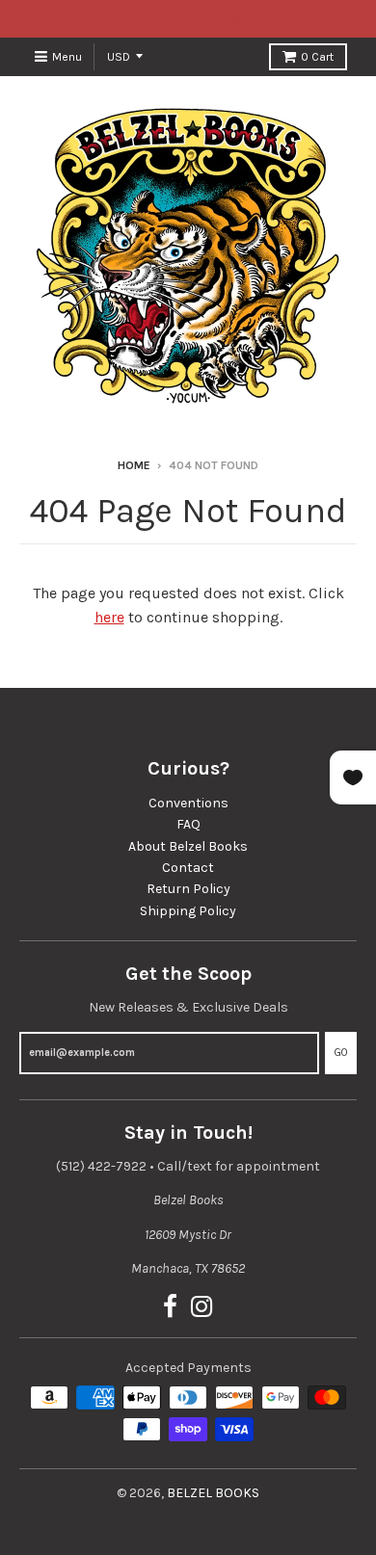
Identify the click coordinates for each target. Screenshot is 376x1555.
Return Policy (188, 889)
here (109, 617)
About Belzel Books (188, 846)
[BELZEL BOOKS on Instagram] (202, 1308)
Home (134, 465)
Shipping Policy (188, 911)
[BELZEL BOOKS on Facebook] (170, 1308)
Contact (188, 867)
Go (341, 1052)
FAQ (188, 824)
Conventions (188, 803)
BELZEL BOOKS (213, 1493)
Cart (317, 57)
